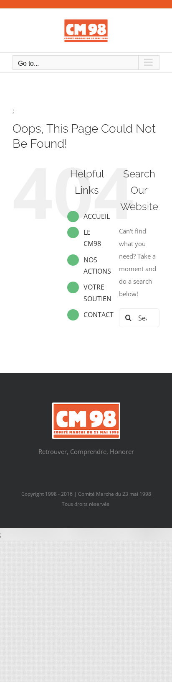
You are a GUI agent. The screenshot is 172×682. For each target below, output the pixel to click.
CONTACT (98, 314)
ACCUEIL (96, 216)
